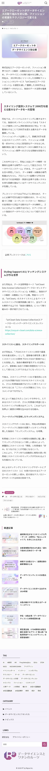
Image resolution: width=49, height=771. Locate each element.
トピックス (9, 22)
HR (16, 662)
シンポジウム (33, 670)
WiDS (5, 666)
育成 (39, 691)
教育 (27, 691)
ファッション (7, 500)
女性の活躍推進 (35, 686)
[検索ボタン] (46, 3)
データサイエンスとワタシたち (17, 714)
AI (6, 496)
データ (17, 674)
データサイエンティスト (29, 678)
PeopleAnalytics (25, 662)
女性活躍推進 (7, 691)
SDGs (35, 662)
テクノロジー (30, 496)
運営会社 (5, 737)
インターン (22, 670)
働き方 (25, 686)
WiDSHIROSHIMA (15, 666)
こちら (28, 254)
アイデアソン (28, 666)
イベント (8, 709)
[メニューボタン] (3, 3)
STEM (42, 662)
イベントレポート (9, 670)
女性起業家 (19, 691)
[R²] (24, 3)
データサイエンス (16, 496)
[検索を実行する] (44, 744)
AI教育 (9, 662)
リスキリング (30, 682)
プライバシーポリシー (21, 737)
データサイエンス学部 (10, 678)
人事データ (7, 686)
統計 (33, 691)
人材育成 (17, 686)
